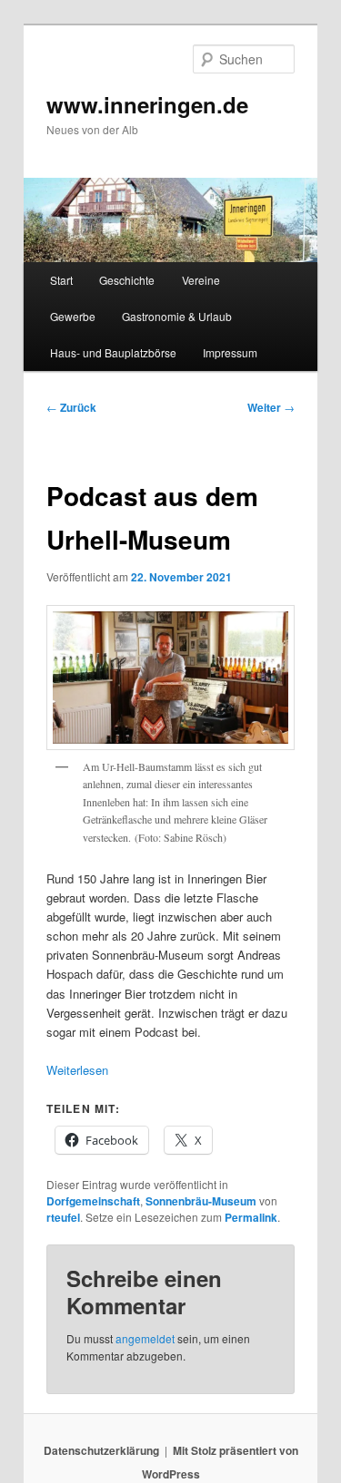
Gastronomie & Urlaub (177, 316)
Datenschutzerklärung (101, 1450)
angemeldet (145, 1338)
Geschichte (127, 280)
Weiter (271, 407)
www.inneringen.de (147, 104)
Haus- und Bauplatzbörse (113, 352)
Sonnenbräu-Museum (200, 1201)
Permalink (251, 1217)
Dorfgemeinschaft (93, 1201)
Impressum (230, 352)
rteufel (63, 1217)
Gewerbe (72, 316)
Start (61, 280)
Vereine (201, 280)
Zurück (71, 407)
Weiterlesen (77, 1069)
